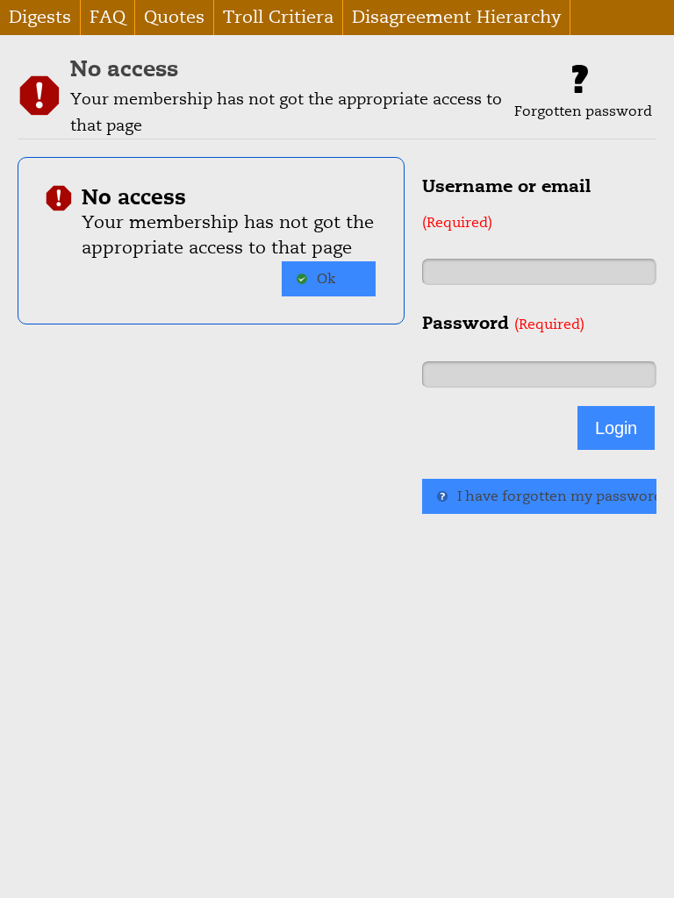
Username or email (506, 203)
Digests (40, 17)
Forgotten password (583, 111)
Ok (326, 279)
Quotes (174, 17)
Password (503, 322)
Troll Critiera (278, 17)
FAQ (107, 17)
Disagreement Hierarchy (456, 17)
